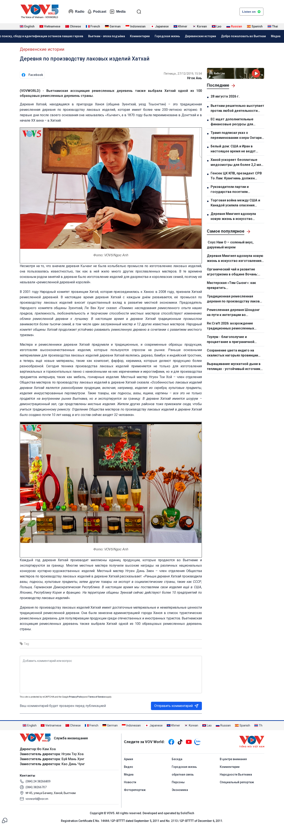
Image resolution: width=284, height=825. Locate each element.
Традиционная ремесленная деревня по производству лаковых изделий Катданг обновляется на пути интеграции (235, 299)
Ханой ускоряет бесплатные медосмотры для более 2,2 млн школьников (237, 162)
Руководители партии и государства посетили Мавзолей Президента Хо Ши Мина (235, 189)
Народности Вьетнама (236, 774)
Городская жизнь (167, 36)
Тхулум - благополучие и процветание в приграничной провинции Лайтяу (230, 339)
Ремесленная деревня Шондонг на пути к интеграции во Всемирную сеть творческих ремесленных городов (233, 312)
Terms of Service (97, 697)
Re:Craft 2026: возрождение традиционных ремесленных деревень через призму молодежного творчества (230, 326)
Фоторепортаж (135, 790)
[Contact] (4, 820)
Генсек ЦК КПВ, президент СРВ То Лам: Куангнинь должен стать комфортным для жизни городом (236, 176)
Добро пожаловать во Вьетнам (243, 36)
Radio (79, 11)
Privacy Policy (76, 697)
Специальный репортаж (237, 782)
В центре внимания (233, 759)
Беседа (177, 759)
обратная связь (183, 774)
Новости (130, 782)
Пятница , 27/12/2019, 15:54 (183, 73)
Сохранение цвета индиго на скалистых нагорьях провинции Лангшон (232, 353)
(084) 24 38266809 (38, 781)
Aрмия (128, 759)
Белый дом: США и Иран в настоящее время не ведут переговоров (233, 149)
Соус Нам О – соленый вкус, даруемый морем (230, 244)
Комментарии (140, 36)
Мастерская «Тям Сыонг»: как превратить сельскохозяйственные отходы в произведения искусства (234, 285)
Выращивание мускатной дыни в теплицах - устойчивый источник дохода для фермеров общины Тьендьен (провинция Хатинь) (234, 366)
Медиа (275, 36)
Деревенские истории (200, 36)
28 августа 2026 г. (225, 96)
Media (121, 11)
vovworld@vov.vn (37, 798)
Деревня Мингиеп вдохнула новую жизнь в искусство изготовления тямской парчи (234, 216)
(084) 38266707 (36, 787)
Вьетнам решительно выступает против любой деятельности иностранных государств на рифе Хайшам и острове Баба (237, 108)
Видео (128, 766)
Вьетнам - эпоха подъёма (106, 36)
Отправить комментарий (173, 706)
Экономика (180, 790)
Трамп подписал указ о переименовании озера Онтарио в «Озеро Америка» (237, 135)
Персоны (178, 782)
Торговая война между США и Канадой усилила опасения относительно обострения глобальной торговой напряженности (235, 203)
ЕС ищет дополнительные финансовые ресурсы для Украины (232, 122)
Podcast (99, 11)
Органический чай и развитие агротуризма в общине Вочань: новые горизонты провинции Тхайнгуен (232, 272)
